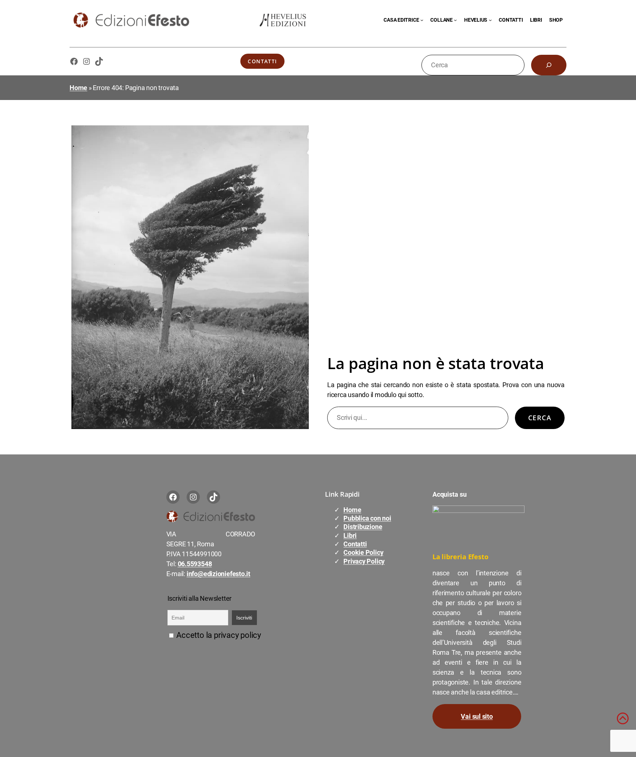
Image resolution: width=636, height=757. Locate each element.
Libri (350, 535)
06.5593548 (195, 564)
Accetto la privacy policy (218, 635)
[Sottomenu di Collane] (455, 19)
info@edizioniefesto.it (218, 574)
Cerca (539, 417)
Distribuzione (362, 527)
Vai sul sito (476, 716)
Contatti (262, 61)
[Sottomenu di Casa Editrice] (421, 19)
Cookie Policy (363, 552)
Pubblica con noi (367, 518)
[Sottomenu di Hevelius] (490, 19)
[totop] (623, 721)
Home (78, 88)
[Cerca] (548, 65)
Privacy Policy (364, 561)
